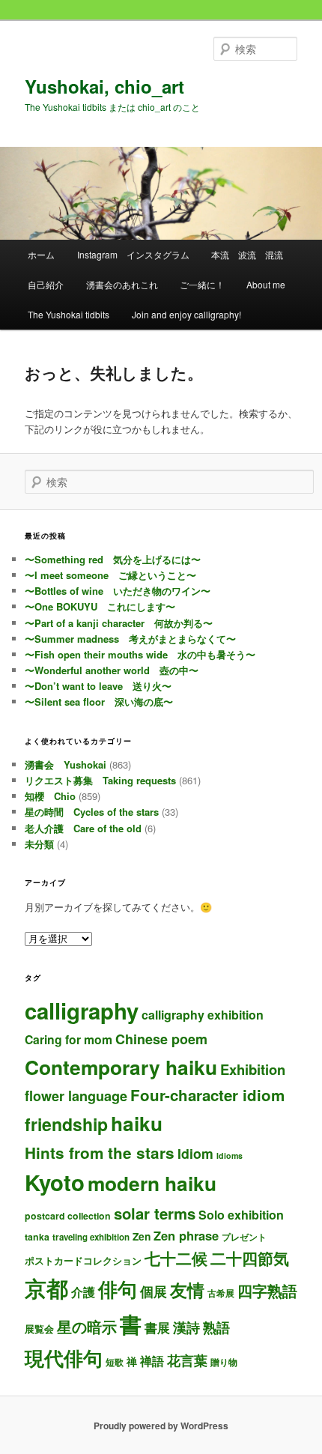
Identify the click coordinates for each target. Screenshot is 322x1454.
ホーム (41, 254)
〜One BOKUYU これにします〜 (100, 606)
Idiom (195, 1153)
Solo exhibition (241, 1214)
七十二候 (176, 1258)
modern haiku (152, 1183)
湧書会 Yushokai (65, 764)
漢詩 (186, 1327)
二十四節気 (249, 1258)
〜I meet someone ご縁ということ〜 (110, 575)
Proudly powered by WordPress (161, 1425)
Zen (142, 1236)
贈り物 (223, 1362)
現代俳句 (64, 1357)
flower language (76, 1096)
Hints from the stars (99, 1152)
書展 (157, 1327)
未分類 (39, 844)
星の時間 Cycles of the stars (92, 812)
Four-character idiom (207, 1095)
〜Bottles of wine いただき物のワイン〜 (117, 591)
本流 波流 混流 (247, 254)
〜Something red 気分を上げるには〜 (113, 559)
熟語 (216, 1327)
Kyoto (55, 1182)
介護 (83, 1291)
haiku (136, 1123)
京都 (46, 1287)
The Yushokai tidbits (68, 314)
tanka (37, 1237)
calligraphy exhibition (203, 1014)
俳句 (117, 1288)
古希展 (220, 1293)
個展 (153, 1291)
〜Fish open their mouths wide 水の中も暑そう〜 (140, 654)
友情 (187, 1289)
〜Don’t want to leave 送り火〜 (98, 686)
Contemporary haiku (121, 1066)
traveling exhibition (91, 1237)
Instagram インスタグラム (133, 254)
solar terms (154, 1213)
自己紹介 (46, 284)
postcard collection (68, 1216)
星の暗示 (87, 1326)
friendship (66, 1124)
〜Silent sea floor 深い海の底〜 (99, 701)
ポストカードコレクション (83, 1260)
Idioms (229, 1155)
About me (265, 284)
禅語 (152, 1360)
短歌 (115, 1362)
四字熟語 (267, 1290)
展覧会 (39, 1328)
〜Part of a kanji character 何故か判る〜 (119, 623)
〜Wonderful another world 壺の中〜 (111, 670)
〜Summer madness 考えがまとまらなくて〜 (130, 638)
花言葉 (187, 1360)
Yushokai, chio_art (104, 86)
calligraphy (82, 1010)
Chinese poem (161, 1039)
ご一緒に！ (202, 284)
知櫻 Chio (50, 796)
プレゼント (244, 1237)
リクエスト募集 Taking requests (100, 780)
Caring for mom (68, 1039)
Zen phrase (186, 1235)
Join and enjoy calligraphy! (186, 314)
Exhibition (252, 1069)
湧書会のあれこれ (122, 284)
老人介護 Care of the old (83, 828)
